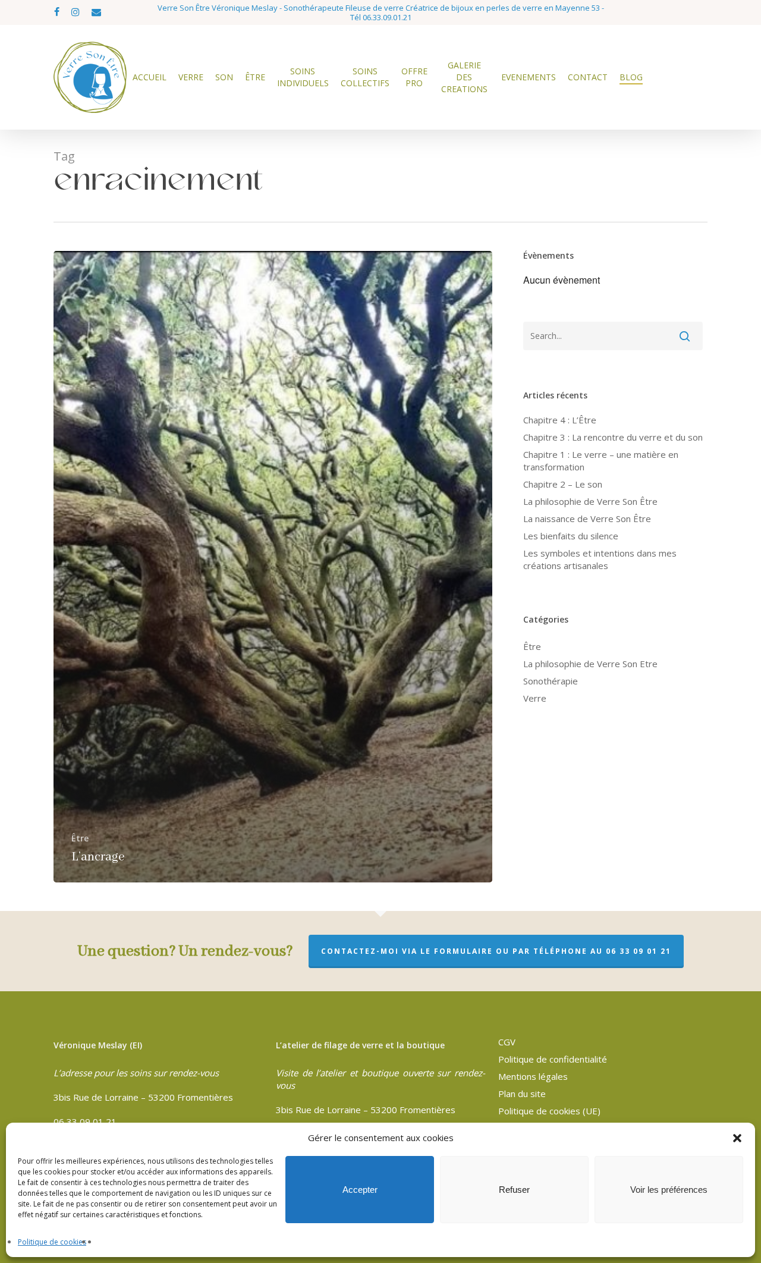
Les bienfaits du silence (570, 536)
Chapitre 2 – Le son (562, 484)
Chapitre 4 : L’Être (559, 420)
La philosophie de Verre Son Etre (590, 664)
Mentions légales (533, 1076)
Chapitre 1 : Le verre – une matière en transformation (600, 460)
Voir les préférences (668, 1190)
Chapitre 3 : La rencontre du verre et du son (613, 437)
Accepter (360, 1190)
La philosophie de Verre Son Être (590, 501)
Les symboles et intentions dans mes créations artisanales (600, 559)
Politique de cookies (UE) (549, 1111)
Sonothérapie (550, 681)
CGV (506, 1042)
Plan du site (522, 1093)
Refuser (514, 1190)
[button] (737, 1138)
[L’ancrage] (273, 566)
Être (80, 838)
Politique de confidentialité (552, 1059)
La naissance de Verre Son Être (587, 518)
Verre (534, 698)
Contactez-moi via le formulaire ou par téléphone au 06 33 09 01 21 (496, 951)
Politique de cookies (52, 1242)
